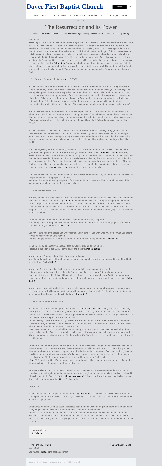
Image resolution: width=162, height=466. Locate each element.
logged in (45, 452)
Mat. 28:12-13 (60, 167)
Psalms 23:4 (63, 225)
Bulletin (38, 433)
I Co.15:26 (68, 200)
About (45, 16)
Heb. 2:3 (63, 379)
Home (36, 16)
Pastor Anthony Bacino (49, 34)
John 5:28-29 (56, 376)
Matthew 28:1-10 (97, 34)
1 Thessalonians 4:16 (73, 376)
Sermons (93, 16)
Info (103, 16)
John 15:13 (59, 63)
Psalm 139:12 (49, 262)
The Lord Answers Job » (121, 445)
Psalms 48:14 (113, 239)
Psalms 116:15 (93, 249)
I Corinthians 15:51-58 (89, 308)
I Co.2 (32, 360)
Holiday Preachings (73, 34)
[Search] (130, 6)
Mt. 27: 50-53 (71, 79)
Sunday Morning (122, 34)
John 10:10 (84, 393)
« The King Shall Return (40, 445)
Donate (119, 7)
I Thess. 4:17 (81, 294)
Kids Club (79, 16)
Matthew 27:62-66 (109, 152)
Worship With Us (62, 16)
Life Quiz (114, 16)
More (125, 16)
